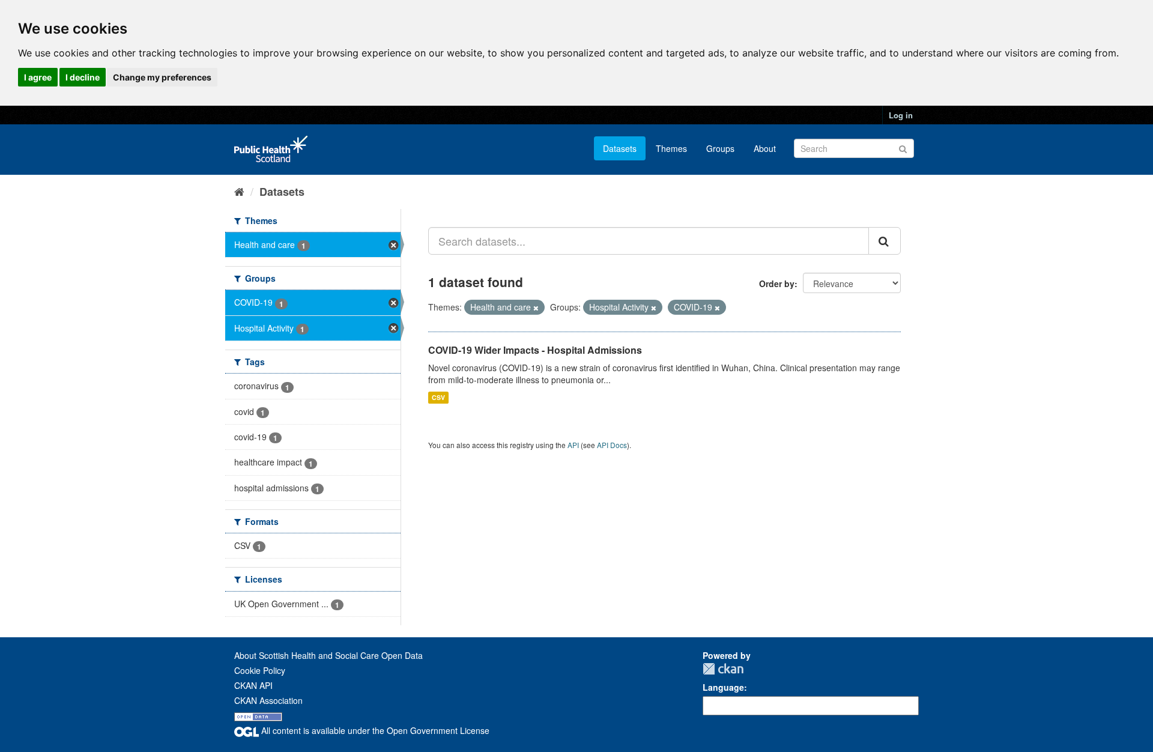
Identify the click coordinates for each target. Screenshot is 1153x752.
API (573, 445)
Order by (776, 283)
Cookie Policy (259, 670)
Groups (720, 148)
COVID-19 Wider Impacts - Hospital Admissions (535, 350)
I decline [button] (82, 77)
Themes (671, 148)
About (765, 148)
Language (723, 687)
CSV (438, 397)
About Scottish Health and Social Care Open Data (328, 655)
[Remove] (536, 307)
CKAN (723, 669)
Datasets (620, 148)
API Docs (612, 445)
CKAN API (253, 685)
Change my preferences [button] (162, 77)
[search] (884, 241)
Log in (901, 115)
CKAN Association (268, 700)
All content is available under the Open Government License (374, 730)
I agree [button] (38, 77)
